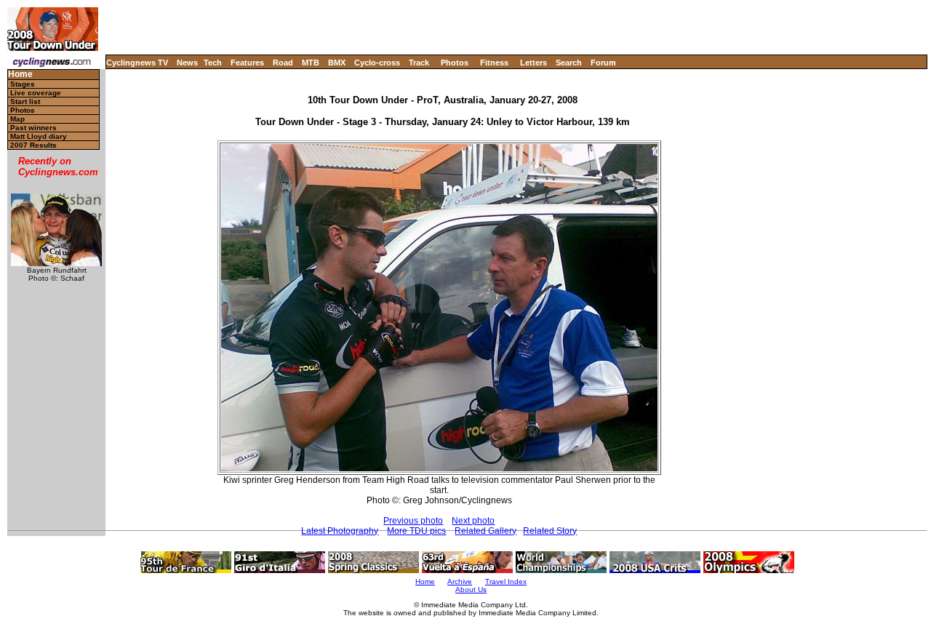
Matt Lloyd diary (38, 136)
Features (247, 62)
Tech (213, 62)
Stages (22, 84)
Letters (533, 62)
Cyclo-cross (377, 62)
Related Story (550, 531)
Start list (25, 101)
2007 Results (33, 145)
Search (569, 62)
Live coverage (35, 93)
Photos (454, 62)
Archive (459, 581)
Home (20, 74)
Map (17, 119)
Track (419, 62)
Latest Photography (339, 531)
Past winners (33, 128)
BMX (336, 62)
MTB (310, 62)
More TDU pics (416, 531)
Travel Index (506, 581)
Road (283, 62)
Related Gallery (485, 531)
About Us (471, 589)
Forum (603, 62)
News (187, 62)
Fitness (494, 62)
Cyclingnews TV (137, 62)
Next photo (473, 521)
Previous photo (413, 521)
